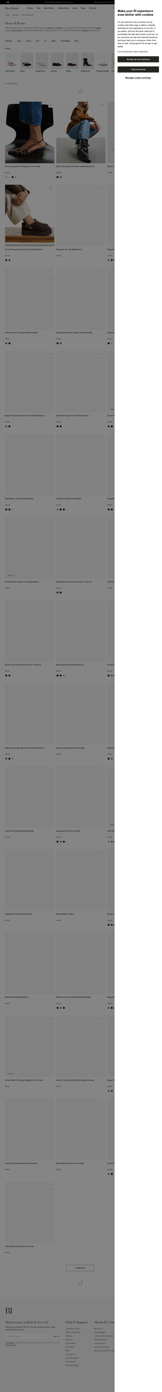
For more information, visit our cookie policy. (133, 51)
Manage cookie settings (138, 78)
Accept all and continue (138, 59)
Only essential (138, 69)
